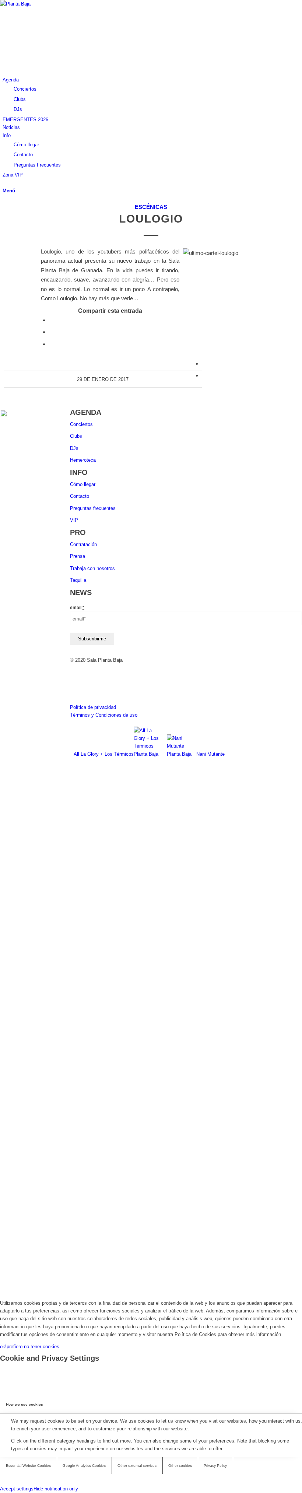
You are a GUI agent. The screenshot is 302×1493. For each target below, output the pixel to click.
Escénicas (151, 207)
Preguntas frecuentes (93, 508)
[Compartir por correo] (204, 375)
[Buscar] (4, 183)
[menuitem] (152, 94)
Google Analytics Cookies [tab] (84, 1466)
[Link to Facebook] (4, 40)
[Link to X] (4, 56)
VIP (74, 520)
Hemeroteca (83, 460)
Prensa (77, 556)
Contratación (83, 544)
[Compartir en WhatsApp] (51, 344)
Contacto (79, 496)
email (77, 607)
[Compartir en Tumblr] (204, 363)
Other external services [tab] (137, 1466)
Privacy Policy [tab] (215, 1466)
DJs (74, 448)
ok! (3, 1346)
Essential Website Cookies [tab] (28, 1466)
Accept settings (17, 1489)
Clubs (76, 436)
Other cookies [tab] (180, 1466)
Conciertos (81, 424)
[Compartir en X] (51, 332)
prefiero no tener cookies (33, 1346)
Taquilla (78, 580)
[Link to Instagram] (4, 48)
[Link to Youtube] (4, 64)
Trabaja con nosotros (92, 568)
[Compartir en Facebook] (51, 320)
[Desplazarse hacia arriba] (2, 1291)
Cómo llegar (82, 484)
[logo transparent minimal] (55, 4)
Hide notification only (56, 1489)
